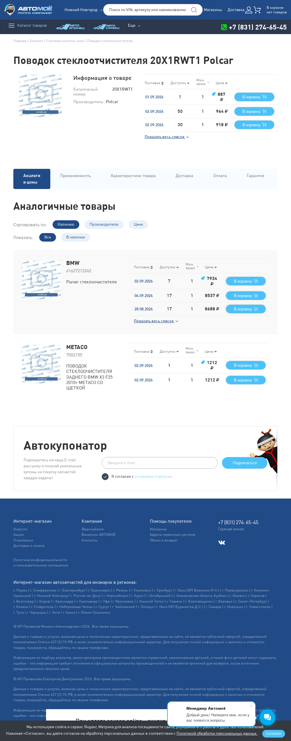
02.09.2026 (154, 111)
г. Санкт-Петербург (251, 601)
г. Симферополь (43, 590)
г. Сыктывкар (86, 601)
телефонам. (99, 647)
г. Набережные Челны (75, 607)
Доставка (236, 9)
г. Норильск (233, 607)
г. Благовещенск (199, 601)
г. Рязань (120, 590)
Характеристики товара (133, 175)
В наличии (75, 237)
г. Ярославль (123, 601)
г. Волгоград (23, 601)
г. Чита (54, 612)
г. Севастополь (258, 607)
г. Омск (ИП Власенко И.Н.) (197, 590)
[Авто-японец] (70, 27)
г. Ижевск (237, 595)
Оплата (220, 175)
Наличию (66, 224)
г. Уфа (105, 601)
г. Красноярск (99, 590)
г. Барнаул (223, 601)
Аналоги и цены (31, 178)
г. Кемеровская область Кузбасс (200, 595)
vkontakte (221, 542)
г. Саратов (256, 595)
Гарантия (255, 175)
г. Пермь (20, 590)
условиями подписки (153, 476)
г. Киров (43, 601)
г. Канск (69, 612)
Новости (20, 529)
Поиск (194, 10)
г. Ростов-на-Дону (85, 595)
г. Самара (213, 607)
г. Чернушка (36, 612)
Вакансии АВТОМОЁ (99, 534)
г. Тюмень (174, 601)
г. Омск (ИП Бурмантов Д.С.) (179, 607)
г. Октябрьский (158, 595)
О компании (23, 540)
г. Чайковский (123, 607)
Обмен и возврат (164, 540)
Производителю (104, 224)
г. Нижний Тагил (150, 601)
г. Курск (137, 595)
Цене (138, 224)
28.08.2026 (143, 309)
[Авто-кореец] (106, 27)
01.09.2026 (154, 97)
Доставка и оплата (29, 545)
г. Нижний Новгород (51, 595)
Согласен (273, 734)
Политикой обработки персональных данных (216, 733)
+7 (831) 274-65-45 (257, 27)
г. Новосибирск (115, 595)
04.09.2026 (143, 295)
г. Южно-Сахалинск (94, 612)
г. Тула (18, 612)
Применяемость (75, 175)
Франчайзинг (93, 529)
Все (47, 237)
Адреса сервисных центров (172, 534)
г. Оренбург (163, 590)
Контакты (89, 540)
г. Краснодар (63, 601)
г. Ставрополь (42, 607)
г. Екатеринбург (72, 590)
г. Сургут (102, 607)
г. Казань (20, 607)
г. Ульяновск (141, 590)
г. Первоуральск (235, 590)
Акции (18, 534)
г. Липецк (145, 607)
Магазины (213, 9)
